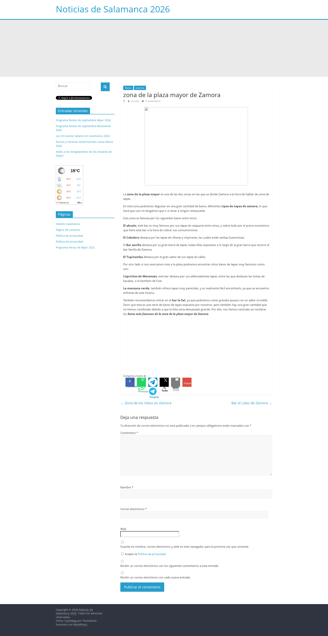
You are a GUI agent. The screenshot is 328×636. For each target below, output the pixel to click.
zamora (140, 87)
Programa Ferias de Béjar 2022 (75, 247)
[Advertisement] (164, 48)
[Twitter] (164, 382)
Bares (128, 87)
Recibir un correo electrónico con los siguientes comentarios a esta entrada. (169, 566)
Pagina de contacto (68, 230)
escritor (135, 101)
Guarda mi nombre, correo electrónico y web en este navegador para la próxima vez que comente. (184, 546)
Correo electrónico (133, 509)
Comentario (129, 433)
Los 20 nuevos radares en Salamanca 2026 (83, 136)
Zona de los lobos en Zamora (145, 403)
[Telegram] (152, 382)
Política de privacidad (152, 554)
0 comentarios (153, 101)
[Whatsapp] (141, 382)
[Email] (175, 382)
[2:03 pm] (124, 101)
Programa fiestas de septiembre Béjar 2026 (83, 120)
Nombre (126, 487)
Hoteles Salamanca (68, 224)
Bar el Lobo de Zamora (251, 403)
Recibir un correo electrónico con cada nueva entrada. (155, 577)
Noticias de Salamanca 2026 (113, 9)
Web (123, 529)
